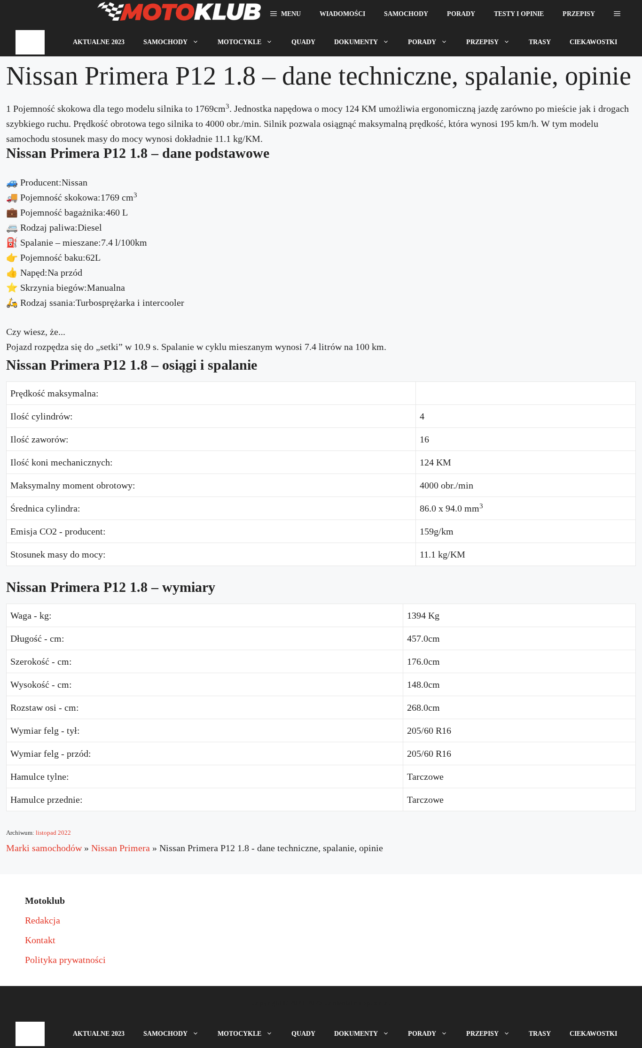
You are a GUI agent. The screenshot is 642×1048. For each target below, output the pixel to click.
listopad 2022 (53, 832)
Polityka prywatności (65, 960)
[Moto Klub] (179, 14)
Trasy (540, 42)
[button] (617, 14)
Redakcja (42, 920)
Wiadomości (342, 13)
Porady (461, 13)
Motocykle (239, 42)
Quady (303, 42)
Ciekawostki (593, 42)
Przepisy (579, 13)
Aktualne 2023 (99, 42)
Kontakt (40, 940)
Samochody (406, 13)
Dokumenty (356, 42)
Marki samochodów (44, 848)
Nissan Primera (120, 848)
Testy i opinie (519, 13)
